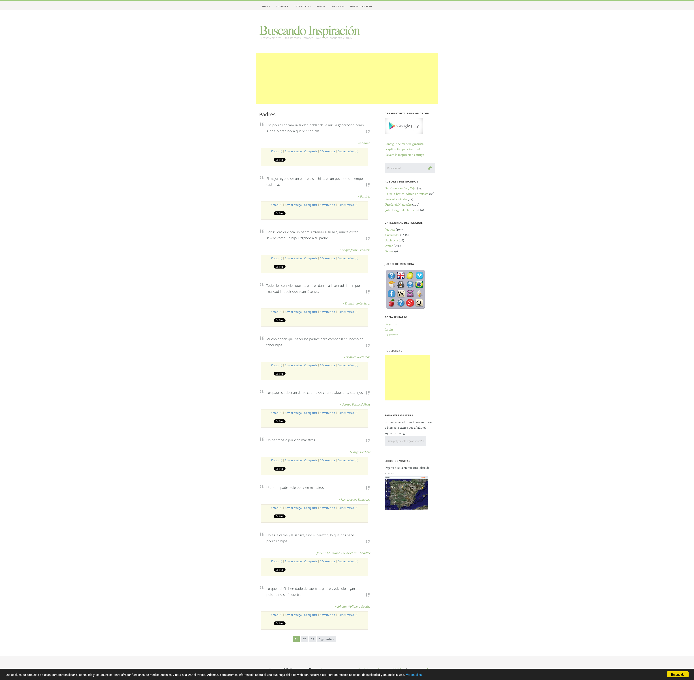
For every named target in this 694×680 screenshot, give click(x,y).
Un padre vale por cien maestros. (291, 440)
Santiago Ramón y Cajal (400, 188)
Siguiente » (326, 639)
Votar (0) (276, 151)
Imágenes (338, 6)
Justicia (390, 229)
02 (304, 639)
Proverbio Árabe (396, 199)
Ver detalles (414, 674)
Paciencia (391, 240)
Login (389, 329)
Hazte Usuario (361, 6)
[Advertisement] (347, 78)
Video (320, 6)
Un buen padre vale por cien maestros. (295, 487)
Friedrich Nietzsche (398, 205)
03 (312, 639)
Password (391, 335)
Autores (282, 6)
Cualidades (392, 235)
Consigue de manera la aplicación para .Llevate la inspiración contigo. (405, 149)
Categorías (302, 6)
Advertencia (327, 151)
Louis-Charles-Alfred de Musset (406, 194)
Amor (389, 246)
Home (266, 6)
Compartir (310, 151)
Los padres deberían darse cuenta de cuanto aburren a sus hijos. (314, 392)
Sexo (388, 251)
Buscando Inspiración (309, 30)
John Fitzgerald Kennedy (401, 210)
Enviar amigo (293, 151)
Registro (391, 324)
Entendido (677, 674)
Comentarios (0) (348, 151)
